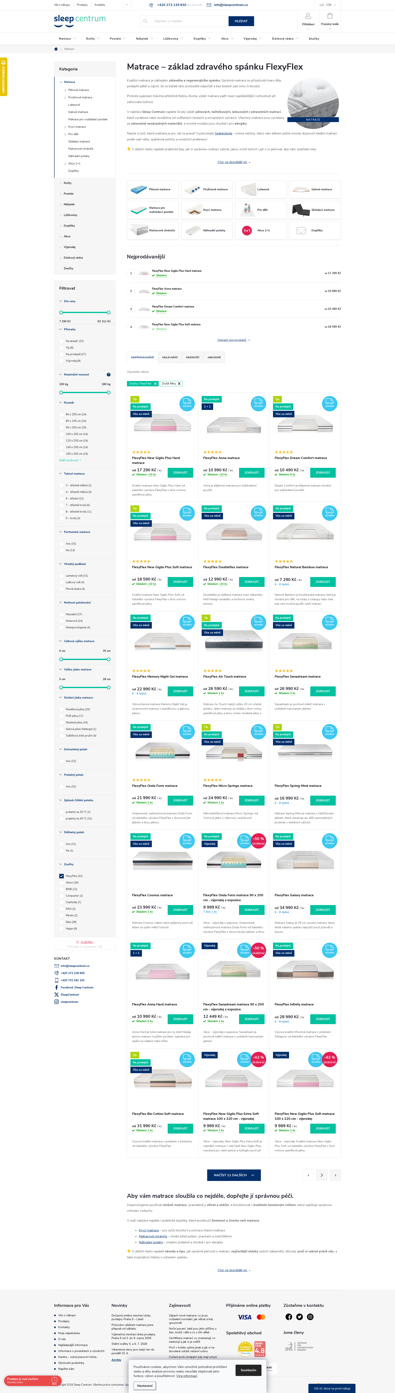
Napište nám (66, 1369)
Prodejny (82, 5)
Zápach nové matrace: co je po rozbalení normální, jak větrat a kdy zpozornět (191, 1319)
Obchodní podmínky (71, 1363)
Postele (68, 194)
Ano (70, 544)
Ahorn (72, 883)
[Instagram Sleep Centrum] (310, 1317)
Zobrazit (180, 473)
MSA (70, 909)
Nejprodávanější (142, 357)
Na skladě (74, 341)
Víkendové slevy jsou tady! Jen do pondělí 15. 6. (133, 1351)
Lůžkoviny (70, 215)
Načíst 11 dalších (230, 1175)
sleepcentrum (69, 1002)
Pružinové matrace (80, 97)
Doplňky (73, 171)
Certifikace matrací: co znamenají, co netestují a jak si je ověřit (192, 1340)
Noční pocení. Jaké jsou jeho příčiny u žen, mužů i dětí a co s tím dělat (192, 1330)
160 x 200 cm (76, 454)
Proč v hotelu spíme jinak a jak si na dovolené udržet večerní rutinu (191, 1349)
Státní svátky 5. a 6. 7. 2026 (129, 1344)
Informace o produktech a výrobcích (81, 1351)
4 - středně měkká (78, 492)
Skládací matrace (79, 141)
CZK (328, 5)
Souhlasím (248, 1370)
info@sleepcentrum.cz (75, 966)
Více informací (186, 1376)
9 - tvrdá (72, 518)
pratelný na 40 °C (78, 818)
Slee (71, 922)
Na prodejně (75, 354)
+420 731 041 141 (73, 980)
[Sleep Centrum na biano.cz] (260, 1349)
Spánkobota (223, 133)
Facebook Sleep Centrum (77, 987)
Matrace (69, 82)
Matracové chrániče (80, 149)
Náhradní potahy (78, 156)
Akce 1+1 (74, 163)
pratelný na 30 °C (78, 812)
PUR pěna (74, 716)
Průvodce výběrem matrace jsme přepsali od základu (132, 1327)
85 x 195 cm (76, 421)
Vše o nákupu (62, 5)
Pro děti (73, 134)
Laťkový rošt (75, 582)
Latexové (74, 105)
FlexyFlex (74, 876)
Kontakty (100, 5)
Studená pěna (76, 722)
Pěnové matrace (78, 90)
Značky (68, 268)
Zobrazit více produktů (232, 340)
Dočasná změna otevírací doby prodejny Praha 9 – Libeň (131, 1317)
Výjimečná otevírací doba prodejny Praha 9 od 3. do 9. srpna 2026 (133, 1336)
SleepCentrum (70, 995)
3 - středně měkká (78, 485)
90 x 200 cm (76, 427)
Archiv (116, 1360)
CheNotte (73, 902)
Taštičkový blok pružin (80, 736)
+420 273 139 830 (73, 973)
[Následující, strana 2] (321, 1175)
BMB (71, 889)
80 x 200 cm (76, 414)
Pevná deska (75, 589)
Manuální (73, 614)
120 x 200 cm (76, 441)
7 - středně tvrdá (77, 505)
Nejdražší (192, 357)
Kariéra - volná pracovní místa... (78, 1357)
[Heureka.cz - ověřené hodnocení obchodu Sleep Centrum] (245, 1349)
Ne (70, 550)
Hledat (241, 21)
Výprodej (70, 247)
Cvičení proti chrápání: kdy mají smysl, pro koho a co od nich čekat (193, 1359)
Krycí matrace (77, 127)
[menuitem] (67, 38)
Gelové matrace (78, 112)
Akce (67, 236)
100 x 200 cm (76, 434)
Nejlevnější (170, 357)
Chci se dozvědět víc (232, 162)
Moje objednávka (69, 1333)
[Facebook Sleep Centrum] (288, 1317)
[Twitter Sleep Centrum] (299, 1317)
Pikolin (71, 915)
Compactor (74, 896)
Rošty (67, 183)
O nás (62, 1339)
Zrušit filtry (87, 942)
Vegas (71, 929)
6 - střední (74, 498)
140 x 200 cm (76, 447)
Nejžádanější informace (73, 1345)
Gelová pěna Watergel (80, 729)
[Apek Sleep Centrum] (298, 1346)
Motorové (74, 621)
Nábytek (69, 204)
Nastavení (144, 1386)
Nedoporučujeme (77, 627)
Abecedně (214, 357)
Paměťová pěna (77, 709)
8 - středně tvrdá (78, 512)
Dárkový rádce (73, 258)
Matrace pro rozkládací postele (87, 119)
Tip (69, 348)
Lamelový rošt (76, 576)
